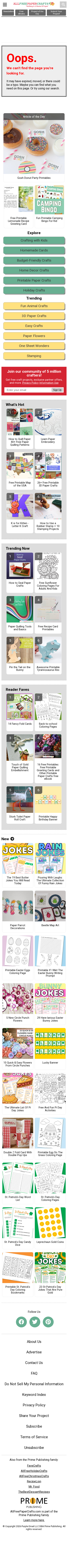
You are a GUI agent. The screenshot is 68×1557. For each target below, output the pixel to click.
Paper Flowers (34, 336)
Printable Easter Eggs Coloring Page (17, 972)
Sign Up (57, 390)
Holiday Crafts (34, 290)
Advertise (34, 1352)
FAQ (34, 1373)
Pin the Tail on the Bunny (19, 669)
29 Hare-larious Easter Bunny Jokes (50, 1019)
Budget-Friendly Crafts (34, 260)
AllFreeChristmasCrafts (34, 1476)
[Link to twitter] (34, 1322)
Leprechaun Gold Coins (50, 1242)
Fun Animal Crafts (34, 306)
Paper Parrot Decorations (17, 927)
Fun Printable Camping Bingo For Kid (49, 220)
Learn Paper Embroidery (48, 441)
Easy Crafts (34, 326)
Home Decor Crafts (34, 270)
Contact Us (34, 1363)
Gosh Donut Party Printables (34, 178)
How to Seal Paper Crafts (20, 584)
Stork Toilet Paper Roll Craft (19, 818)
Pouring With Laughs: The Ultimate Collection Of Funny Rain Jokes (50, 880)
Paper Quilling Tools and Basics (20, 628)
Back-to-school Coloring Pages (48, 725)
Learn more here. (34, 1520)
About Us (34, 1341)
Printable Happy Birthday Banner (48, 818)
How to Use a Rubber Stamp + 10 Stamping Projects (48, 526)
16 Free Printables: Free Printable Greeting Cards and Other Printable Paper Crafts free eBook (48, 771)
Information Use (49, 382)
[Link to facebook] (21, 1322)
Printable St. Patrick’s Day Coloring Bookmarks (17, 1290)
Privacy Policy (30, 382)
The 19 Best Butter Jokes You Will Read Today (18, 880)
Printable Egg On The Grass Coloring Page (50, 1154)
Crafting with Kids (34, 240)
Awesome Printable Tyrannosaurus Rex (48, 669)
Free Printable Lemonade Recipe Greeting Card (18, 221)
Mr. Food (34, 1486)
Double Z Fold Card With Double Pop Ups (18, 1154)
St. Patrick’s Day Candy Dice (17, 1243)
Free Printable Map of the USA (20, 484)
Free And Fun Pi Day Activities (50, 1109)
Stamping (34, 356)
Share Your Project (34, 1416)
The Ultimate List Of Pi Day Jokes (18, 1109)
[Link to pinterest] (48, 1322)
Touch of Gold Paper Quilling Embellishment (19, 767)
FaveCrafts (34, 1465)
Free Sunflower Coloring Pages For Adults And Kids (48, 586)
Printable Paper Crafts (34, 280)
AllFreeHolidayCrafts (34, 1471)
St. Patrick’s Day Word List (18, 1199)
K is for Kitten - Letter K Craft (20, 525)
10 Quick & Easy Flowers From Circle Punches (17, 1064)
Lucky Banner (50, 1062)
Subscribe (34, 1426)
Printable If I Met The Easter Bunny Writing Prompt (50, 973)
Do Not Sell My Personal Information (34, 1384)
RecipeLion (34, 1481)
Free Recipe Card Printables (48, 628)
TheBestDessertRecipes (34, 1492)
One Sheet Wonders (34, 346)
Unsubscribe (34, 1447)
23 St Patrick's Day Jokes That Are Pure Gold (50, 1290)
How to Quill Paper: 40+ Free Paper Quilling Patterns (20, 442)
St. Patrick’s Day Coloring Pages (50, 1199)
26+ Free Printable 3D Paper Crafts (48, 484)
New (5, 839)
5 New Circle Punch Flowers (17, 1019)
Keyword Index (34, 1394)
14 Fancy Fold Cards (20, 724)
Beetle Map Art (50, 925)
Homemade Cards (34, 250)
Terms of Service (34, 1437)
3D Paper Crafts (34, 316)
